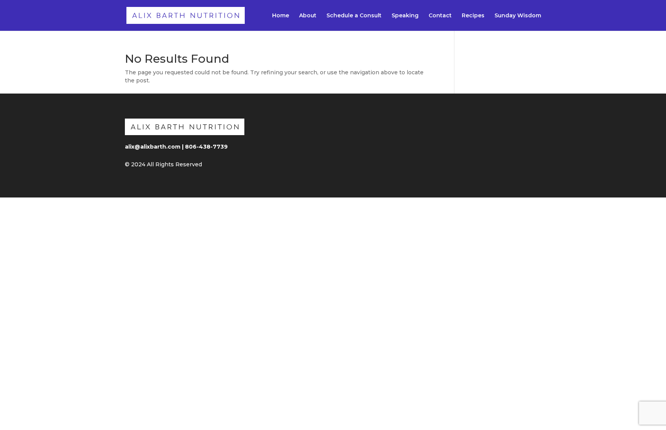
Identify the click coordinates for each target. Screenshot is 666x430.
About (307, 16)
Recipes (473, 16)
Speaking (405, 16)
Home (280, 16)
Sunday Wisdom (517, 16)
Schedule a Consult (354, 16)
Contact (440, 16)
